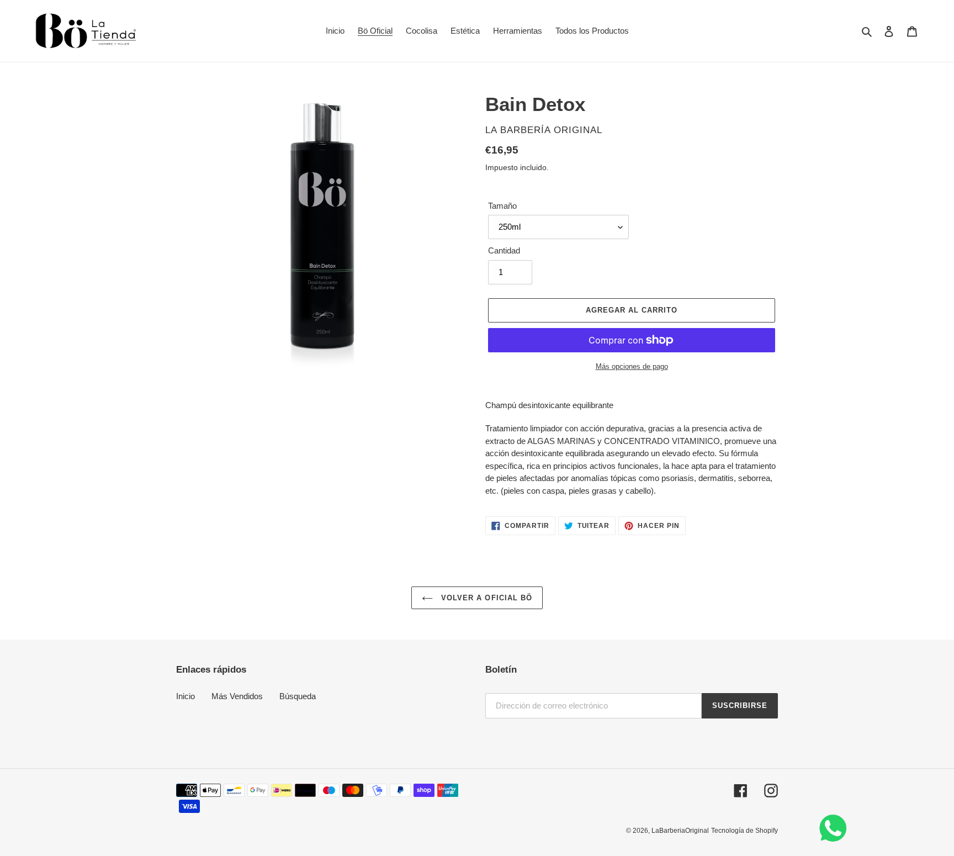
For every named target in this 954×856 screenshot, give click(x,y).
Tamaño (502, 205)
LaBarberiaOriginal (680, 830)
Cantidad (504, 250)
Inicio (185, 696)
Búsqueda (297, 696)
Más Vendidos (237, 696)
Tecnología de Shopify (744, 830)
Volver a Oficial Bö (485, 598)
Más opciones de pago (632, 366)
